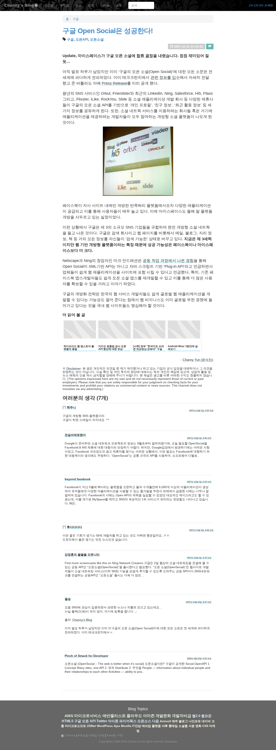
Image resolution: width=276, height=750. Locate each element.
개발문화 (163, 716)
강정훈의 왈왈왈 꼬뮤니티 (82, 554)
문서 (78, 5)
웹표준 (206, 716)
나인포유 (195, 721)
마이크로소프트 (75, 726)
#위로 (82, 735)
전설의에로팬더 (75, 435)
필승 (68, 599)
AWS (68, 716)
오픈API (81, 39)
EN (261, 5)
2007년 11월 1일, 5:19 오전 (199, 482)
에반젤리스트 (114, 716)
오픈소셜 (97, 39)
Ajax (117, 726)
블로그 (183, 721)
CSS (205, 726)
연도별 (48, 5)
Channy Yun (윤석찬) (198, 360)
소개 (119, 5)
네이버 (206, 721)
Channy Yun (134, 741)
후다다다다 (74, 527)
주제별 (64, 5)
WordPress (105, 726)
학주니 (71, 407)
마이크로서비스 (87, 716)
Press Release (114, 83)
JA (265, 5)
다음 (155, 721)
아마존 (149, 716)
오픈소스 (144, 721)
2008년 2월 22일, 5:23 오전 (199, 658)
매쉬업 (146, 726)
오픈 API (89, 721)
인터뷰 (104, 5)
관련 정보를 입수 (165, 77)
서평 (191, 726)
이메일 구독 (96, 735)
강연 (91, 5)
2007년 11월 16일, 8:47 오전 (198, 602)
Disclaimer (73, 368)
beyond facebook (78, 479)
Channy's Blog (19, 4)
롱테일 (173, 726)
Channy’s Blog (82, 620)
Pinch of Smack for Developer (86, 655)
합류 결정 (144, 56)
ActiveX (165, 721)
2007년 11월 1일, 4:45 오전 (199, 438)
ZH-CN (253, 5)
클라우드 (134, 716)
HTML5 (67, 721)
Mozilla (126, 726)
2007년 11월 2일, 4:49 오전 (201, 530)
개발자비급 (181, 716)
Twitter (101, 721)
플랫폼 (156, 726)
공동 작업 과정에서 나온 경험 (168, 260)
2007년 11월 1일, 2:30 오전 (201, 411)
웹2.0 (196, 716)
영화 (198, 726)
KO (270, 5)
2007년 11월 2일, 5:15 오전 (199, 558)
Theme (70, 735)
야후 (165, 726)
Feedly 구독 (115, 735)
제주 (175, 721)
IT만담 (136, 726)
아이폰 (113, 721)
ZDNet (91, 726)
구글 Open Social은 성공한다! (108, 31)
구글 (76, 19)
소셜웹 (183, 726)
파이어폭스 (127, 721)
